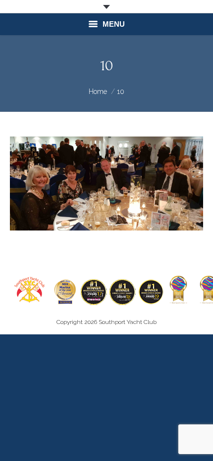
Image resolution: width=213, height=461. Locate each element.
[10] (106, 183)
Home (98, 91)
